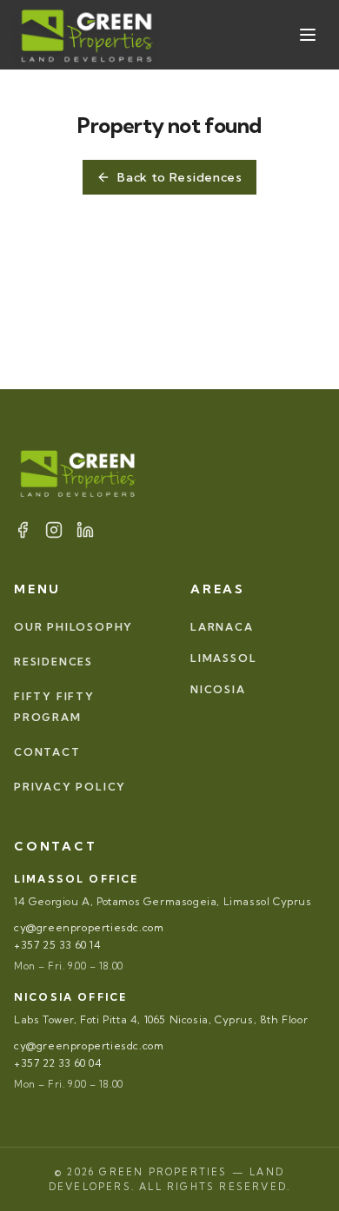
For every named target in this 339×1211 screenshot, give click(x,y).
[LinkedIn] (85, 530)
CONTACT (47, 751)
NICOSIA (218, 689)
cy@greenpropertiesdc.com (88, 927)
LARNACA (222, 626)
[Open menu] (307, 34)
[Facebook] (22, 530)
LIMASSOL (223, 658)
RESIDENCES (53, 661)
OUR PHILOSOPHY (73, 626)
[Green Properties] (88, 35)
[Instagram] (54, 530)
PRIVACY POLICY (70, 786)
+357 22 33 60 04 (58, 1062)
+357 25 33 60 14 (58, 944)
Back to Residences (180, 177)
